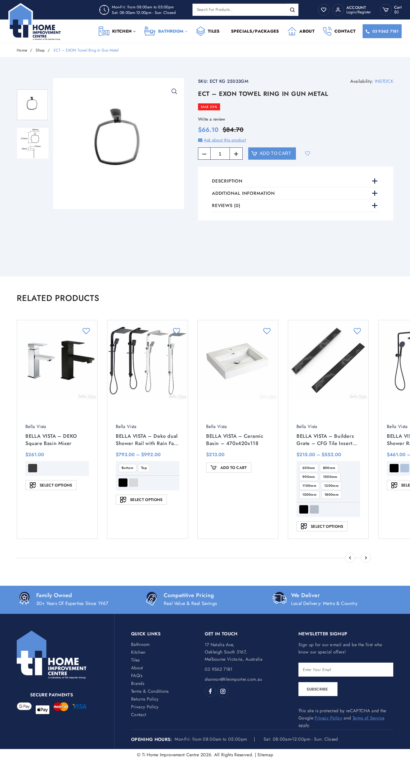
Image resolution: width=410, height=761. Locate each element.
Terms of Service (368, 718)
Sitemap (265, 755)
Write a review (211, 119)
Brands (137, 683)
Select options (56, 485)
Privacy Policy (144, 707)
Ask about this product (225, 140)
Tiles (214, 31)
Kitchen (122, 31)
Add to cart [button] (233, 467)
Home (22, 50)
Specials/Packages (255, 31)
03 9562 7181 (385, 31)
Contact (345, 31)
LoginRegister (358, 12)
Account (356, 7)
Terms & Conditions (150, 691)
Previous (350, 558)
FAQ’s (137, 675)
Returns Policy (144, 699)
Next (366, 558)
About (307, 31)
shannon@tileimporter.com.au (233, 679)
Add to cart (275, 153)
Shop (40, 50)
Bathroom (171, 31)
